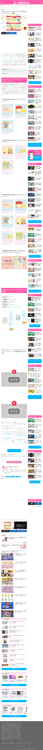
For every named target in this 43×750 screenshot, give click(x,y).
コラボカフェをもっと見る (35, 82)
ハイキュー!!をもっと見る (34, 256)
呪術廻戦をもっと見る (35, 325)
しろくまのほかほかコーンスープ (9, 61)
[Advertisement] (14, 43)
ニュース (17, 476)
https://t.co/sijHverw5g (7, 433)
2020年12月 (7, 476)
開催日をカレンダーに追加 (13, 462)
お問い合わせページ (13, 304)
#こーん (21, 428)
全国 (19, 478)
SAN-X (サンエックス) (8, 478)
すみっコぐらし (12, 476)
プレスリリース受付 (18, 743)
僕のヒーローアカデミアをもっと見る (35, 361)
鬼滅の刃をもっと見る (35, 481)
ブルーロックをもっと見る (35, 447)
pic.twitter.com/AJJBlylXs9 (7, 434)
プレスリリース (12, 734)
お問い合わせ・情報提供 (10, 743)
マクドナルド (15, 478)
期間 (20, 476)
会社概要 (3, 743)
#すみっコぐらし (21, 424)
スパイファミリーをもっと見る (35, 397)
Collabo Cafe (21, 3)
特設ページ (12, 296)
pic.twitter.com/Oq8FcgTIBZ (20, 435)
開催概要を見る (5, 73)
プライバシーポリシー (26, 743)
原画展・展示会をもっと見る (35, 221)
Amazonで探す (11, 329)
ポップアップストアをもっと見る (35, 145)
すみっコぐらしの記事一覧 (14, 450)
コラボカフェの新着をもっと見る (14, 716)
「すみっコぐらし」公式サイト (15, 306)
